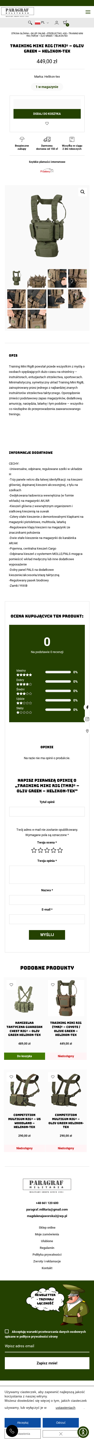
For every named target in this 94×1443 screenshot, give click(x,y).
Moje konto (56, 22)
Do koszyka (24, 1056)
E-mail (47, 909)
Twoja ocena (47, 842)
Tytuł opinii (47, 802)
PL (42, 22)
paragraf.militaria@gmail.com (47, 1209)
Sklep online (38, 33)
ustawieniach (65, 1407)
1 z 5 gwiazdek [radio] (34, 850)
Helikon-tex (52, 76)
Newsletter (52, 23)
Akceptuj (22, 1422)
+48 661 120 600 (12, 1431)
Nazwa (47, 890)
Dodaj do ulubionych (47, 123)
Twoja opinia (47, 861)
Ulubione (47, 1241)
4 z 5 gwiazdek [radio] (53, 850)
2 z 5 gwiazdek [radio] (40, 850)
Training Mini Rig (20, 366)
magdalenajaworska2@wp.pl (47, 1216)
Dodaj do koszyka (47, 114)
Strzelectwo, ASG (57, 33)
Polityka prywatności (47, 1254)
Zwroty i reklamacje (47, 1261)
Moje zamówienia (47, 1234)
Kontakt (47, 1268)
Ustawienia (22, 1434)
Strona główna (20, 33)
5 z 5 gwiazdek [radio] (60, 850)
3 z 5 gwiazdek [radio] (47, 850)
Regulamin (47, 1248)
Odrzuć (61, 1422)
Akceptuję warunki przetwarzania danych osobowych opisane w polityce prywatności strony (45, 1334)
